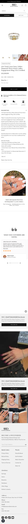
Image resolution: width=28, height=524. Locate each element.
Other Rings (5, 486)
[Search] (24, 10)
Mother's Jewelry (6, 489)
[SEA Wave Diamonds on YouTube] (9, 518)
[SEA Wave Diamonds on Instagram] (3, 518)
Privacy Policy (5, 453)
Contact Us (18, 462)
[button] (2, 5)
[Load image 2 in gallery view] (9, 57)
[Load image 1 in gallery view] (3, 57)
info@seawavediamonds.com (9, 506)
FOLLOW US (14, 324)
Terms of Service (6, 462)
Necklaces (4, 483)
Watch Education (19, 459)
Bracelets (4, 480)
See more (5, 248)
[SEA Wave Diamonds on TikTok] (13, 518)
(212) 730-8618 (5, 511)
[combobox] (14, 10)
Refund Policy (5, 456)
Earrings (4, 473)
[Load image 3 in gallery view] (15, 57)
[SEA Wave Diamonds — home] (14, 5)
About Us (17, 466)
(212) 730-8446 (5, 502)
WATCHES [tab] (21, 15)
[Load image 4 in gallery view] (21, 57)
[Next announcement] (25, 1)
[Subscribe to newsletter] (25, 444)
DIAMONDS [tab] (7, 15)
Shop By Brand (19, 453)
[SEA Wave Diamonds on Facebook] (6, 518)
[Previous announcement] (3, 1)
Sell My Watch (18, 456)
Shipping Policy (5, 459)
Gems (3, 477)
